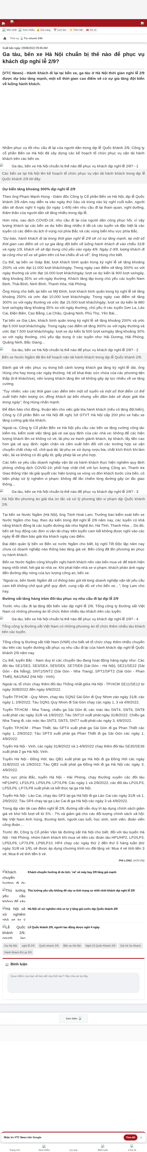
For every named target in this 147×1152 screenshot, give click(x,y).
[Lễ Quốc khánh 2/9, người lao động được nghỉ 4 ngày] (13, 932)
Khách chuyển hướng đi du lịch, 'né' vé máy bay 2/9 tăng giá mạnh (72, 872)
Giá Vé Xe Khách (130, 945)
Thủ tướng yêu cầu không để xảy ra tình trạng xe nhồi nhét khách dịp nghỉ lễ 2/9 (81, 890)
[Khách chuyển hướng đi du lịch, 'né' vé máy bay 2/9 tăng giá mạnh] (13, 876)
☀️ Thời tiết (76, 29)
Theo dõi (130, 1137)
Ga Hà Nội (10, 945)
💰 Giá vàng (43, 29)
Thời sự (15, 38)
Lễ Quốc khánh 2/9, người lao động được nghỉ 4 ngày (64, 927)
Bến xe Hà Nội (72, 945)
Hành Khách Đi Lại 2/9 (18, 952)
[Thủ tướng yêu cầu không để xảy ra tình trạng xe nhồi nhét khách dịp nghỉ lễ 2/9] (13, 895)
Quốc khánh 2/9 (49, 945)
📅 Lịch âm (60, 29)
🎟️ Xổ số (91, 29)
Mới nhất (11, 29)
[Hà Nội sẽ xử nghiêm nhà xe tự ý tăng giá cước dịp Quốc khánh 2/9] (13, 913)
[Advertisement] (73, 113)
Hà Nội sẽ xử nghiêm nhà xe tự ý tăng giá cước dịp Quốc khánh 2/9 (73, 908)
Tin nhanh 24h (33, 38)
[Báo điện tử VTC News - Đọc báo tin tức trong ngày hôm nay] (23, 23)
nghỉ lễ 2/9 (28, 945)
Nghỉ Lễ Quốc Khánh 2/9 (100, 945)
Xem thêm (72, 1018)
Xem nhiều (28, 29)
